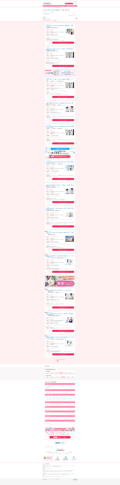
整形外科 (57, 404)
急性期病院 (49, 386)
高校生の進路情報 (44, 468)
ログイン (75, 3)
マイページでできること (75, 1)
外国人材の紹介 (67, 474)
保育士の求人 (54, 474)
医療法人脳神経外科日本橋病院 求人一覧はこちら (69, 67)
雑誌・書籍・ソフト (72, 470)
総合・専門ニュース (49, 470)
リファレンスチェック (62, 476)
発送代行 (51, 476)
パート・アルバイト (51, 413)
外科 (62, 404)
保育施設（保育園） (70, 386)
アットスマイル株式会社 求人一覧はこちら (70, 273)
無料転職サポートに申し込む (69, 3)
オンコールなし (60, 398)
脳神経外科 (59, 404)
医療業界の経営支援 (63, 474)
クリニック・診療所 (57, 386)
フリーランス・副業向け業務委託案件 (53, 466)
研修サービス (44, 476)
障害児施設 (47, 387)
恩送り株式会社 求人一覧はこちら (71, 121)
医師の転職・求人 (51, 474)
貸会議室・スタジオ (54, 476)
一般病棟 (47, 392)
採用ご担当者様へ (70, 1)
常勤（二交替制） (48, 418)
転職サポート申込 (67, 453)
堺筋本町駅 (52, 372)
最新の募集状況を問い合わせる (63, 307)
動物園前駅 (70, 372)
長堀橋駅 (56, 372)
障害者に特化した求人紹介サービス (46, 466)
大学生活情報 (65, 470)
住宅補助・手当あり (55, 398)
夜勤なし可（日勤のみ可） (54, 418)
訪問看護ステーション (64, 386)
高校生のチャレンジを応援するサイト (54, 470)
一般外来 (50, 392)
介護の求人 (60, 474)
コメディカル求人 (47, 474)
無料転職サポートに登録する (60, 437)
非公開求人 (47, 18)
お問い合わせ (60, 453)
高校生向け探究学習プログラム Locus (49, 468)
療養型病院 (52, 386)
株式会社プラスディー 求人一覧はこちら (70, 98)
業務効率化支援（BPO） (48, 476)
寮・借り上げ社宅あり (49, 398)
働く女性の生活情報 (68, 470)
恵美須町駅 (66, 372)
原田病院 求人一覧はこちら (71, 251)
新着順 (55, 20)
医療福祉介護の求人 (58, 466)
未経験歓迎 (70, 398)
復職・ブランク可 (65, 398)
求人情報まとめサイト (45, 470)
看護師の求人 (44, 474)
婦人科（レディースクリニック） (50, 404)
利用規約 (53, 453)
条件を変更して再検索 (60, 442)
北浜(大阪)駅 (47, 372)
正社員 (47, 413)
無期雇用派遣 (57, 474)
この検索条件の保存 (71, 15)
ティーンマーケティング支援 (60, 470)
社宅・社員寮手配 (58, 476)
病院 (46, 386)
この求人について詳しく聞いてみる (64, 42)
